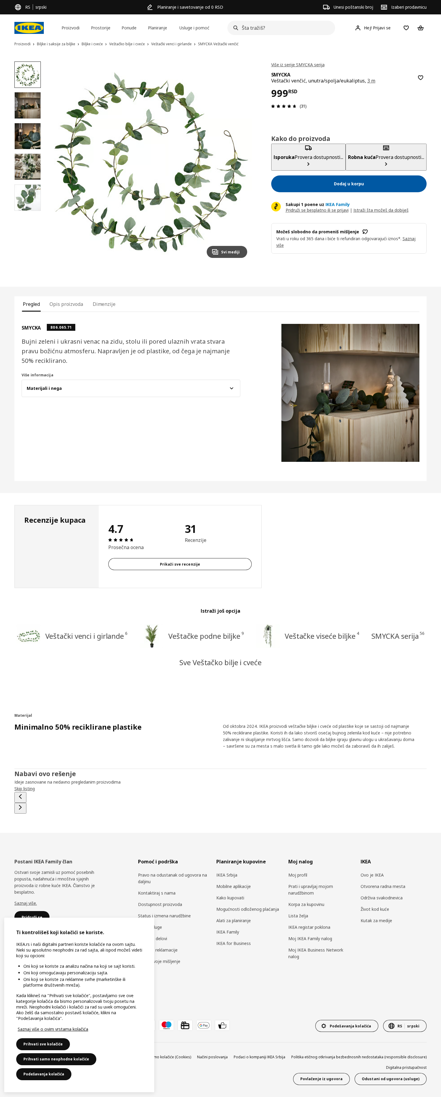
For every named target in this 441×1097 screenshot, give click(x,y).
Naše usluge (150, 927)
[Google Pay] (203, 1025)
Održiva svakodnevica (382, 898)
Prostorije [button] (100, 28)
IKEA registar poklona (309, 927)
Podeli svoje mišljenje (159, 961)
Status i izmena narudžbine (164, 916)
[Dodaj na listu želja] (421, 78)
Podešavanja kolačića (43, 1074)
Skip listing (24, 788)
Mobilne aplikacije (233, 886)
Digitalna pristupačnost (406, 1067)
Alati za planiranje (233, 920)
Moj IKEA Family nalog (310, 938)
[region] (151, 162)
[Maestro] (166, 1025)
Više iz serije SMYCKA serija (298, 64)
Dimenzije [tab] (104, 304)
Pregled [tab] (31, 304)
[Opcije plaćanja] (222, 1025)
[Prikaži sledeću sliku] (240, 162)
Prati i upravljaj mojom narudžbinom (310, 889)
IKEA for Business (233, 943)
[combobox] (279, 28)
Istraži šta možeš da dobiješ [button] (381, 210)
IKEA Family (227, 932)
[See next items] (20, 808)
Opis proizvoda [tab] (66, 304)
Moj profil (297, 875)
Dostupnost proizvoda (160, 904)
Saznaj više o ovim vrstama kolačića (53, 1029)
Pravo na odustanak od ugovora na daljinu (172, 878)
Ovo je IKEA (372, 875)
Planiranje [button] (157, 28)
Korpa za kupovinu (306, 904)
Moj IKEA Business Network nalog (315, 953)
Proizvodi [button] (71, 28)
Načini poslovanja (212, 1057)
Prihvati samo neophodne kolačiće (56, 1059)
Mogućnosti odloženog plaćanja (247, 909)
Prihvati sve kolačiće (43, 1044)
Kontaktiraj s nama (157, 893)
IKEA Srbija (226, 875)
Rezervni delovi (152, 938)
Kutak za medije (376, 920)
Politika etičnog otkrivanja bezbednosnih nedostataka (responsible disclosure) (359, 1057)
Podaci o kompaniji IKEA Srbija (259, 1057)
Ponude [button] (129, 28)
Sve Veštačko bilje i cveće (220, 662)
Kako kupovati (230, 898)
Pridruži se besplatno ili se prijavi (317, 210)
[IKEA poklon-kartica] (185, 1025)
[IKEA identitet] (29, 28)
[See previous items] (20, 797)
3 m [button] (371, 81)
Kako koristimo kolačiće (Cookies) (162, 1057)
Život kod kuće (375, 909)
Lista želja (298, 916)
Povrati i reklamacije (158, 950)
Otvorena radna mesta (383, 886)
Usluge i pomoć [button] (194, 28)
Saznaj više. (25, 903)
